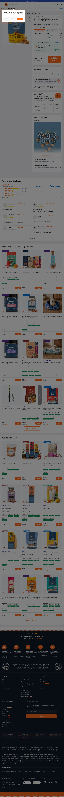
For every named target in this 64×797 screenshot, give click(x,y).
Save (20, 18)
